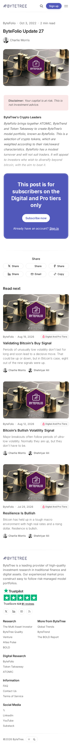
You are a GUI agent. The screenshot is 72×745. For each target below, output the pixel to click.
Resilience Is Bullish (19, 513)
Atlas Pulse (9, 642)
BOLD (6, 647)
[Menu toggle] (66, 6)
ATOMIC (8, 671)
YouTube (8, 720)
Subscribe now (36, 218)
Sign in (54, 228)
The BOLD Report (48, 637)
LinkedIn (8, 715)
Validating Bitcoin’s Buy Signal (27, 343)
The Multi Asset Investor (17, 626)
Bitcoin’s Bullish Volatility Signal (28, 430)
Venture (7, 637)
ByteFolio (9, 23)
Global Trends (45, 626)
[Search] (41, 6)
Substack (8, 725)
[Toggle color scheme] (32, 739)
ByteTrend (43, 631)
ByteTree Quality (13, 631)
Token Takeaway (13, 666)
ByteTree (18, 739)
